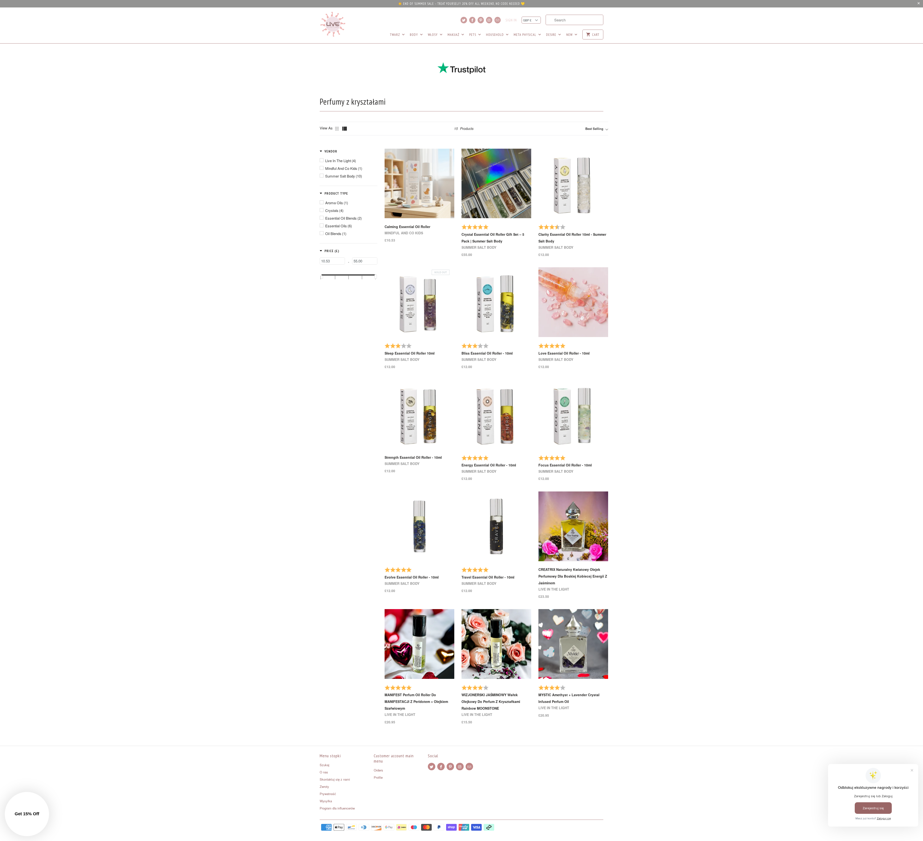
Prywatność (328, 793)
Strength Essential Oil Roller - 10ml (413, 457)
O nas (324, 772)
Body (414, 34)
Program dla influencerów (337, 808)
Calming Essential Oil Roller (407, 226)
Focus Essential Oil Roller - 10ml (565, 465)
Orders (378, 770)
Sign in (511, 20)
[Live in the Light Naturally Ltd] (333, 24)
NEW (570, 34)
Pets (473, 34)
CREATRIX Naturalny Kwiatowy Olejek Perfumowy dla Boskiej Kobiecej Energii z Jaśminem (572, 576)
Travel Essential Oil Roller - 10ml (488, 577)
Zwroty (324, 786)
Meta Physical (525, 34)
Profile (378, 777)
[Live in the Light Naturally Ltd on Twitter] (464, 20)
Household (495, 34)
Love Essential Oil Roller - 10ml (564, 353)
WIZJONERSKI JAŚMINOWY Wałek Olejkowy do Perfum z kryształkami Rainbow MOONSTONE (491, 701)
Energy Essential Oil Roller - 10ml (489, 465)
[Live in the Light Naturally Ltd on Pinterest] (481, 20)
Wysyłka (326, 801)
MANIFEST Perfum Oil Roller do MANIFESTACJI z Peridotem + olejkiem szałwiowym (416, 701)
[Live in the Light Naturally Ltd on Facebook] (472, 20)
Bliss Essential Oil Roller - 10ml (487, 353)
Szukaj (324, 765)
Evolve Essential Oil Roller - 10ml (412, 577)
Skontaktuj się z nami (335, 779)
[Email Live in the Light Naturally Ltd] (497, 20)
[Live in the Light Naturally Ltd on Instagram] (489, 20)
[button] (328, 151)
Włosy (433, 34)
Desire (551, 34)
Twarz (395, 34)
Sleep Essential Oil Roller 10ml (410, 353)
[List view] (344, 128)
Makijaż (454, 34)
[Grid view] (337, 128)
